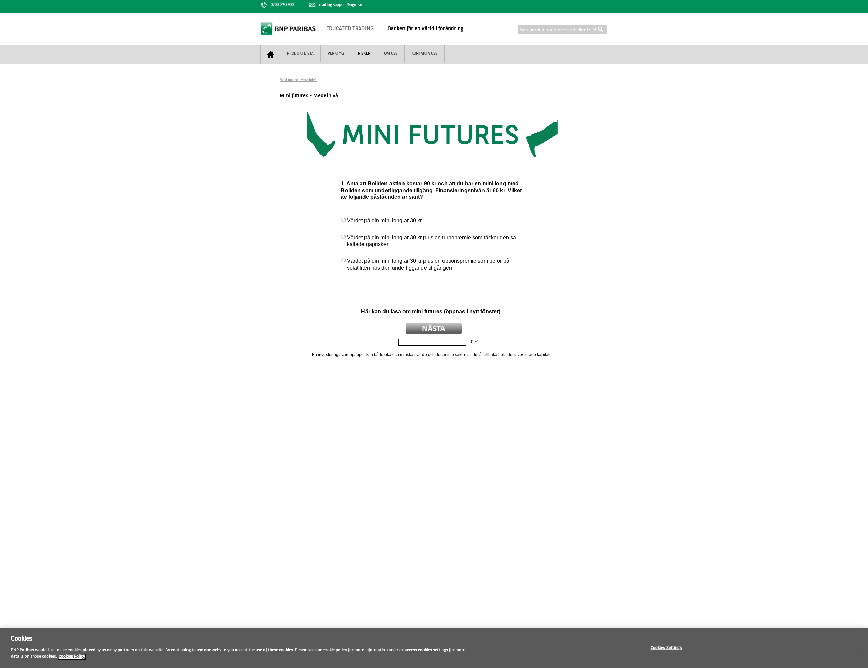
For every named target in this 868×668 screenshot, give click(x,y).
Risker (364, 54)
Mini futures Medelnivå (298, 80)
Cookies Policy (72, 656)
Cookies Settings (666, 647)
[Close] (857, 648)
